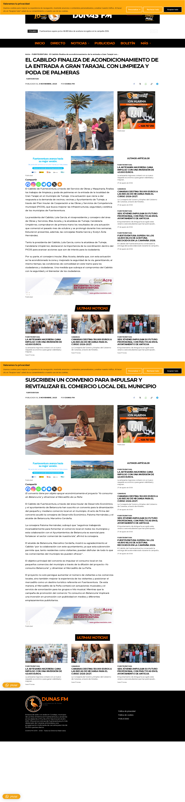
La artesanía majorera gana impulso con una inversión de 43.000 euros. (135, 169)
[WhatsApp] (145, 83)
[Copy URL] (151, 83)
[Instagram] (33, 184)
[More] (59, 184)
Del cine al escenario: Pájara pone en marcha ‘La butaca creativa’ (66, 31)
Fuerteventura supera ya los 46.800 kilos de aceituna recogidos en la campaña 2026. (136, 238)
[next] (155, 31)
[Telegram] (157, 83)
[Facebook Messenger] (49, 184)
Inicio (27, 54)
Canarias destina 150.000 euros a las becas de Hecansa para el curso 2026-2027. (137, 194)
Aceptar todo (172, 9)
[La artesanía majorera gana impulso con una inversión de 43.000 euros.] (46, 324)
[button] (11, 796)
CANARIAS (121, 189)
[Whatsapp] (38, 184)
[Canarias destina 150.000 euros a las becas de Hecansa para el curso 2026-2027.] (92, 324)
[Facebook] (134, 83)
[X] (139, 83)
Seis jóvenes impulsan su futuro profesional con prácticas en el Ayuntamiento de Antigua (137, 216)
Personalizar (133, 9)
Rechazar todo (153, 9)
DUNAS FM (70, 84)
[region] (92, 7)
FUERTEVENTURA (40, 54)
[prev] (151, 31)
